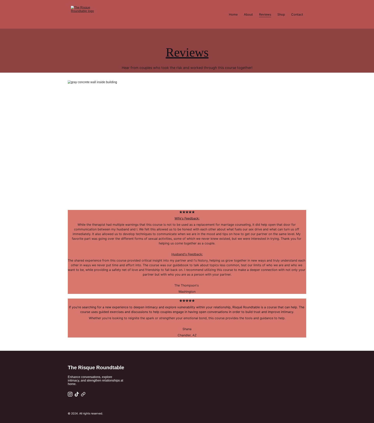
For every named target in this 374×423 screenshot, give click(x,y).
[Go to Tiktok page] (76, 394)
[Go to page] (83, 394)
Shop (281, 14)
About (248, 14)
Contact (297, 14)
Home (233, 14)
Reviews (265, 14)
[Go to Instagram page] (70, 394)
